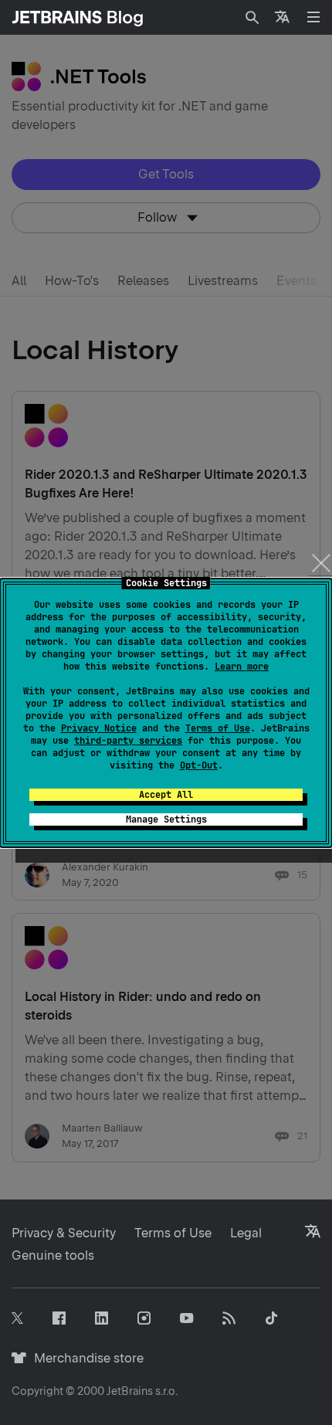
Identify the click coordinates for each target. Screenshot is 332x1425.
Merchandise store (84, 1358)
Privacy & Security (64, 1233)
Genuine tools (53, 1255)
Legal (246, 1233)
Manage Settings (166, 819)
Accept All (166, 795)
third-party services (128, 741)
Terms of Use (217, 728)
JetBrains (130, 1391)
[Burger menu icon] (313, 17)
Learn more (242, 666)
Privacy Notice (99, 728)
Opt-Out (199, 765)
